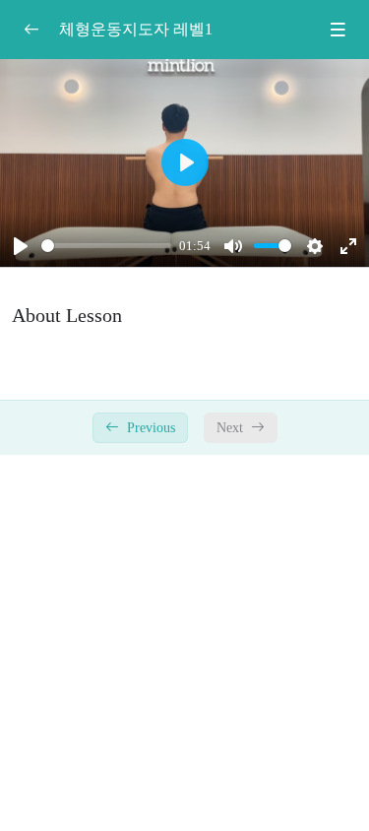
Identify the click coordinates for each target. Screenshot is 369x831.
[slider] (106, 245)
